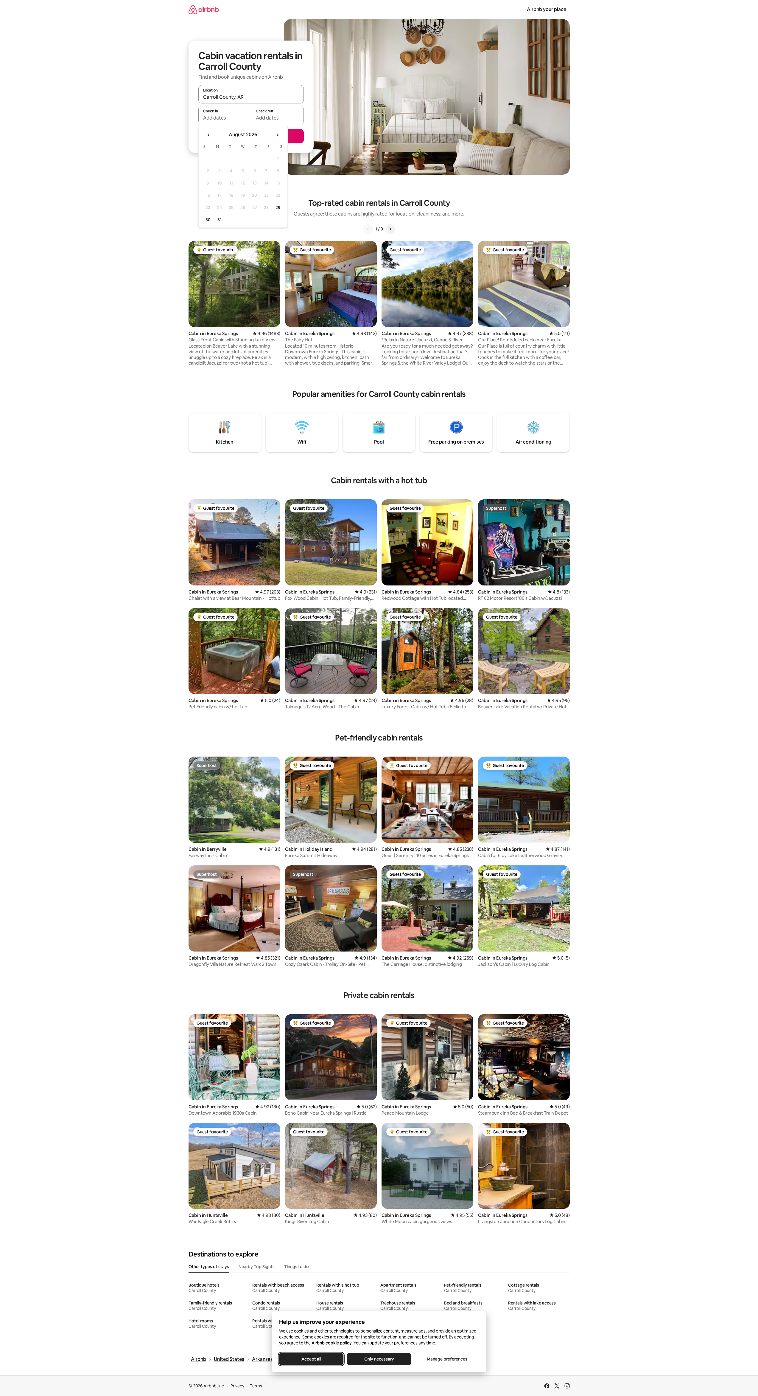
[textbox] (224, 117)
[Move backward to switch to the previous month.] (209, 135)
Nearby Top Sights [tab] (257, 1266)
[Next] (390, 229)
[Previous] (368, 229)
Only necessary (379, 1359)
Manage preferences (447, 1359)
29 (278, 207)
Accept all (311, 1359)
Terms (256, 1386)
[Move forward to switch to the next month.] (277, 135)
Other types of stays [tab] (209, 1266)
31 (219, 219)
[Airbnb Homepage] (204, 9)
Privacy (237, 1386)
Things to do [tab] (296, 1266)
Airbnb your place (546, 9)
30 (208, 219)
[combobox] (251, 96)
